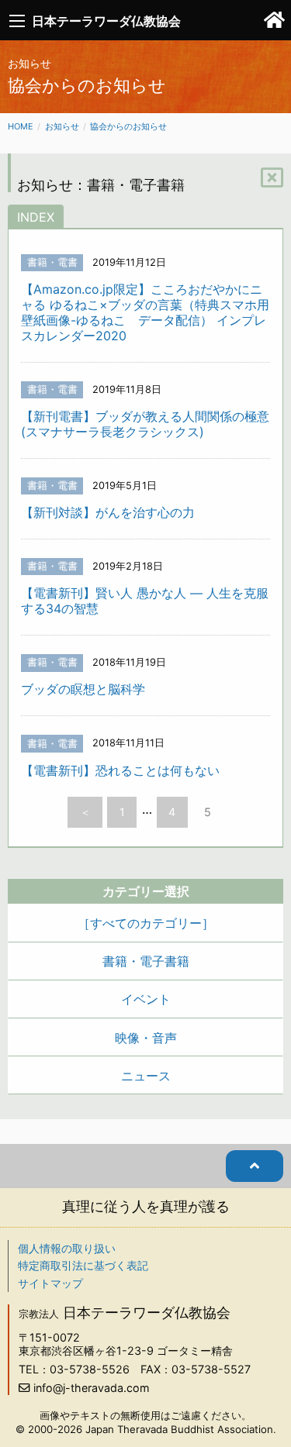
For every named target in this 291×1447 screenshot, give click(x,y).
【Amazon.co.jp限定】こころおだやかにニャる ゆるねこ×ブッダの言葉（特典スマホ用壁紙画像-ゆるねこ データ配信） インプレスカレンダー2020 (145, 312)
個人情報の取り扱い (67, 1248)
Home (20, 126)
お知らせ (62, 126)
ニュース (146, 1076)
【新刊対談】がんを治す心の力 (108, 512)
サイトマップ (50, 1283)
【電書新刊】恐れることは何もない (120, 770)
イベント (146, 999)
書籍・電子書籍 (145, 961)
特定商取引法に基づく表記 (83, 1265)
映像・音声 (146, 1038)
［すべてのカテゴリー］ (146, 923)
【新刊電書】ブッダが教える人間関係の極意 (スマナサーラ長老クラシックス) (145, 423)
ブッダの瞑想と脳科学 (83, 689)
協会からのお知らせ (128, 126)
